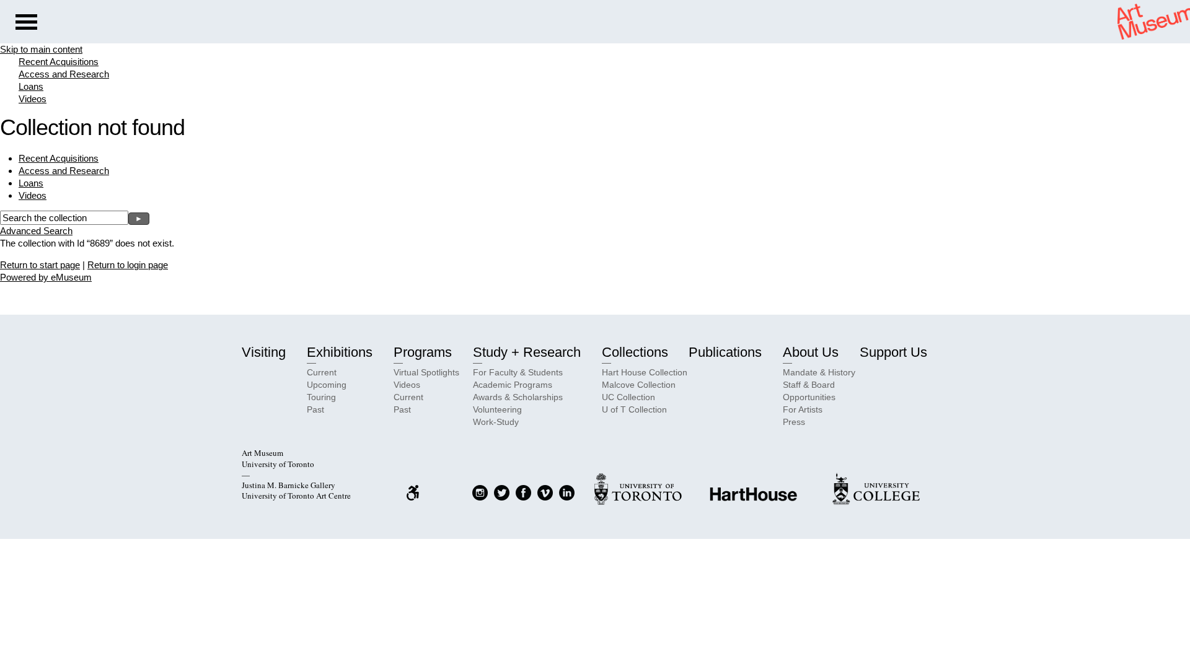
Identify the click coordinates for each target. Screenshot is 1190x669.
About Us (811, 352)
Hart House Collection (644, 372)
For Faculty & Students (518, 372)
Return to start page (40, 265)
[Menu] (26, 23)
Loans (31, 86)
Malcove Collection (639, 385)
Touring (321, 397)
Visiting (264, 352)
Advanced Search (36, 230)
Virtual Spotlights (426, 372)
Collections (635, 352)
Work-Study (496, 422)
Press (794, 422)
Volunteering (497, 409)
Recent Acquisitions (59, 61)
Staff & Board (809, 385)
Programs (423, 352)
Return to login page (127, 265)
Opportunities (809, 397)
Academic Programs (512, 385)
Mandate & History (819, 372)
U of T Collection (634, 409)
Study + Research (527, 352)
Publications (725, 352)
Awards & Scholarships (518, 397)
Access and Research (64, 74)
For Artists (802, 409)
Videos (32, 99)
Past (315, 409)
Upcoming (326, 385)
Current (322, 372)
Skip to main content (41, 49)
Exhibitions (339, 352)
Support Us (893, 352)
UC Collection (628, 397)
